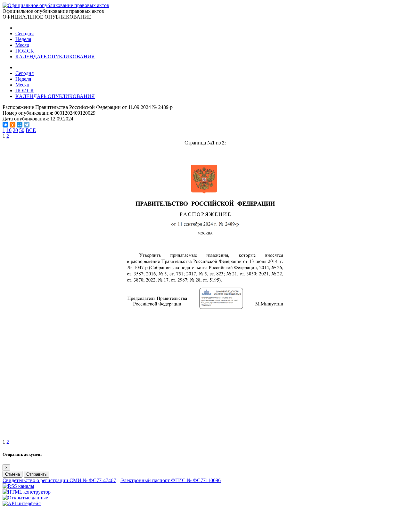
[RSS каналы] (18, 486)
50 (21, 130)
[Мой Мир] (19, 124)
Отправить (36, 474)
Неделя (23, 39)
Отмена (12, 474)
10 (9, 130)
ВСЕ (31, 130)
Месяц (22, 45)
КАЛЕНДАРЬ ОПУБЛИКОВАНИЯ (55, 56)
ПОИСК (24, 50)
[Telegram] (26, 124)
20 (15, 130)
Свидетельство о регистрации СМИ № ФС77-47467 (59, 480)
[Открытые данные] (25, 497)
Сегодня (24, 33)
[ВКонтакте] (5, 124)
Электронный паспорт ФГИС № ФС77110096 (170, 480)
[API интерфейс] (22, 503)
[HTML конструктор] (27, 492)
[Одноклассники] (12, 124)
